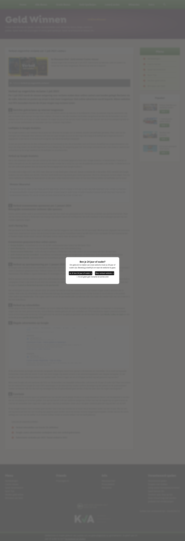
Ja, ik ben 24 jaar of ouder (79, 273)
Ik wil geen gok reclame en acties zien (93, 276)
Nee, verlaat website (103, 273)
